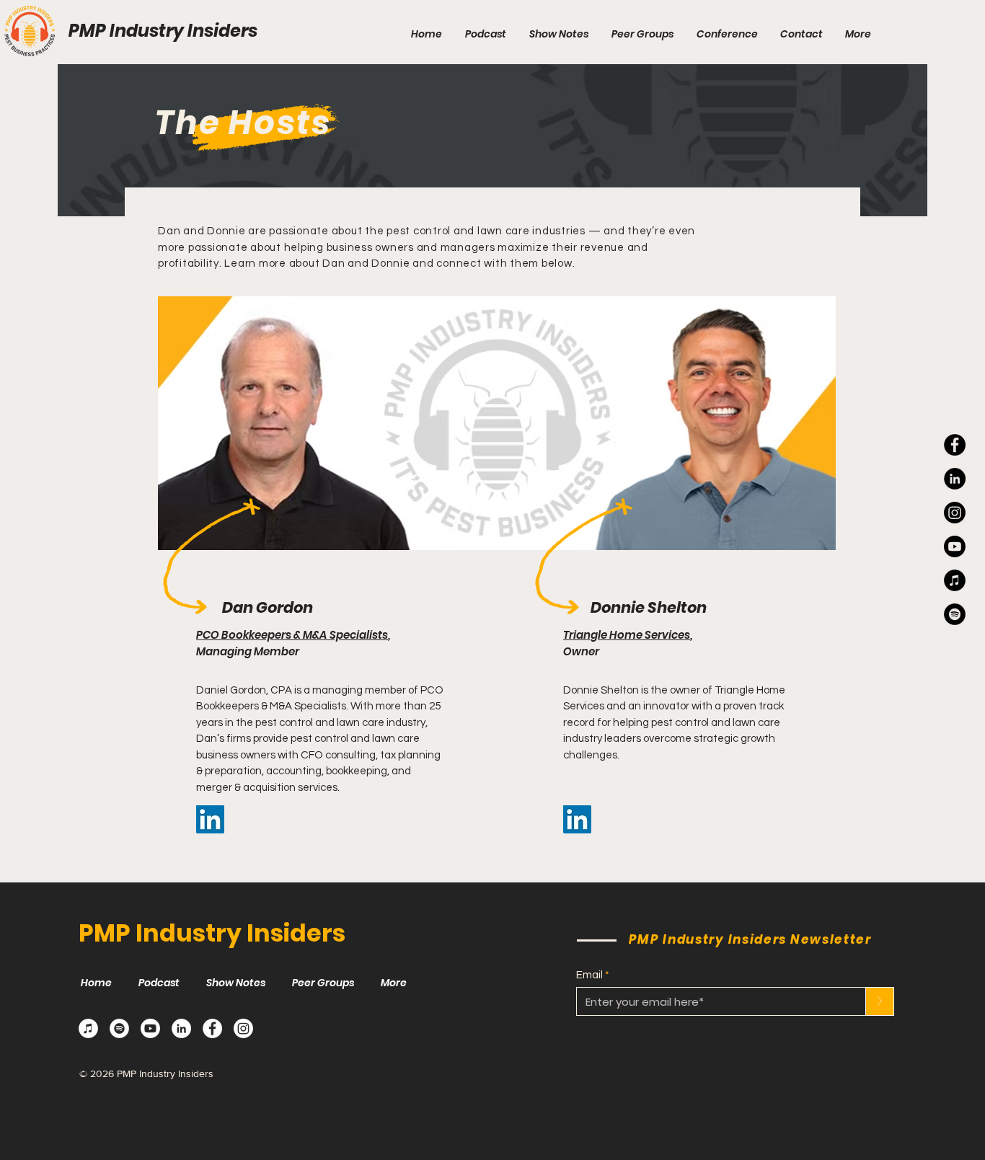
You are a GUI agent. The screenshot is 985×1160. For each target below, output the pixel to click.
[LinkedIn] (955, 479)
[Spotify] (119, 1028)
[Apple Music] (88, 1028)
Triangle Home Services (626, 634)
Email (589, 975)
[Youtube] (955, 546)
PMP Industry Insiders (163, 31)
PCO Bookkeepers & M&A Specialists (292, 634)
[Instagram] (955, 512)
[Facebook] (955, 445)
